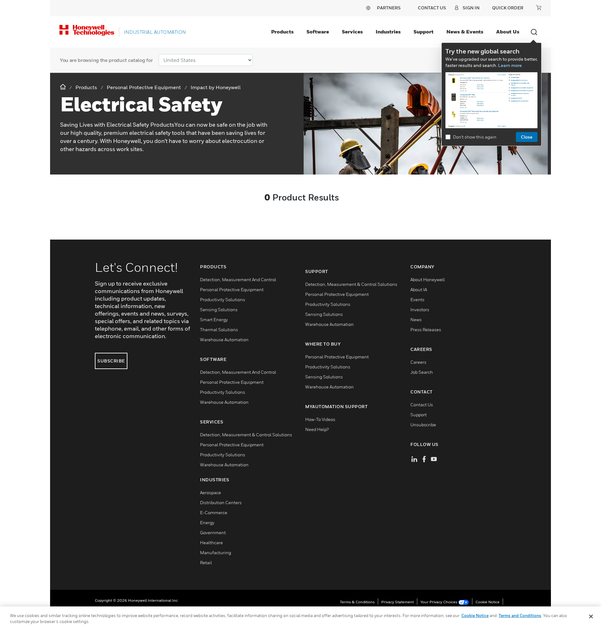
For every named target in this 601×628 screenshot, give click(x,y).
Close (526, 136)
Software (317, 31)
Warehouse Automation (224, 339)
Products (282, 31)
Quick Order (507, 7)
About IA (418, 289)
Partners (389, 7)
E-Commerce (213, 512)
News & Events (464, 31)
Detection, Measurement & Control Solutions (246, 434)
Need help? (317, 429)
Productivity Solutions (222, 299)
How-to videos (320, 419)
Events (417, 299)
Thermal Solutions (219, 329)
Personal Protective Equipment (232, 289)
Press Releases (425, 329)
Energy (207, 522)
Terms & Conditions (357, 602)
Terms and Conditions (520, 615)
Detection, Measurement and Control (238, 279)
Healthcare (211, 542)
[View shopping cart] (539, 7)
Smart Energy (214, 319)
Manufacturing (215, 552)
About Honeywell (427, 279)
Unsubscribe (423, 424)
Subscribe (111, 360)
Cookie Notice (487, 602)
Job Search (421, 372)
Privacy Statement (397, 602)
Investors (419, 309)
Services (352, 31)
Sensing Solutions (219, 309)
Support (424, 31)
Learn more (510, 65)
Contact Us (421, 404)
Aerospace (210, 492)
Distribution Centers (221, 502)
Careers (418, 362)
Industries (388, 31)
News (416, 319)
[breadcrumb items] (63, 87)
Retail (206, 562)
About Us (507, 31)
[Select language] (368, 7)
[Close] (591, 616)
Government (213, 532)
